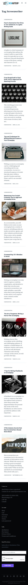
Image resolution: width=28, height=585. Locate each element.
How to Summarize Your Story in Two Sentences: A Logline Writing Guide (14, 24)
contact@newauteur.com (18, 491)
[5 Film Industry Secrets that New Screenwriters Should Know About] (14, 443)
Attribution (5, 530)
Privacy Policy (6, 534)
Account (4, 517)
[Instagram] (7, 576)
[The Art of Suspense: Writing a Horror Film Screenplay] (14, 327)
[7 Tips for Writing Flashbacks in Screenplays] (14, 384)
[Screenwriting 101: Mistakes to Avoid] (14, 268)
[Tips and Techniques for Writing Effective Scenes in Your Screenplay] (14, 152)
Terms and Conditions (9, 536)
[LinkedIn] (17, 576)
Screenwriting (8, 19)
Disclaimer (5, 532)
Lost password (6, 521)
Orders (4, 519)
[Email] (20, 576)
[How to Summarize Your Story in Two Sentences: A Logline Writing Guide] (14, 38)
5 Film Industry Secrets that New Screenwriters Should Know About (13, 429)
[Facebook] (4, 576)
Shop (3, 510)
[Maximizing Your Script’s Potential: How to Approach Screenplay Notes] (14, 211)
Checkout (5, 514)
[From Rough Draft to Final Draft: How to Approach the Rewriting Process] (14, 93)
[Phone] (23, 576)
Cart (3, 512)
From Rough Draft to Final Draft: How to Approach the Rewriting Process (13, 79)
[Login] (18, 3)
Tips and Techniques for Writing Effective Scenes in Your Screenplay (12, 138)
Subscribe (7, 565)
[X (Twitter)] (14, 576)
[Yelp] (10, 576)
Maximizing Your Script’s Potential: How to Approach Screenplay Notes (13, 197)
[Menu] (25, 3)
